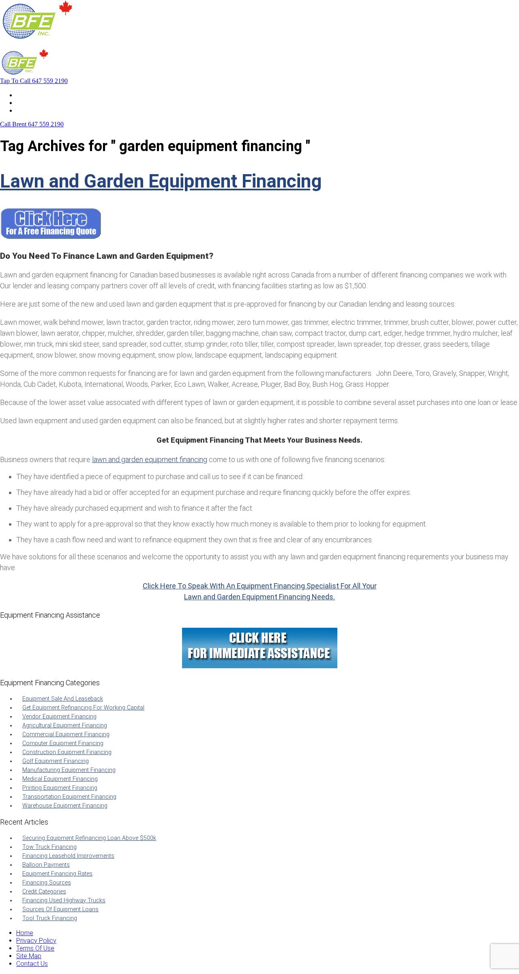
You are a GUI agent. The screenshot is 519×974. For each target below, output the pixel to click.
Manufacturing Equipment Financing (69, 770)
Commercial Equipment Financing (65, 734)
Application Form (40, 103)
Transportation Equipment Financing (69, 796)
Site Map (28, 956)
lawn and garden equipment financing (149, 459)
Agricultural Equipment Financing (64, 725)
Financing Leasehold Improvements (68, 856)
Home (24, 95)
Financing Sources (46, 882)
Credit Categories (44, 891)
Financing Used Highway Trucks (63, 900)
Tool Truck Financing (49, 918)
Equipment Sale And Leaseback (62, 698)
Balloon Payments (46, 864)
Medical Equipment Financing (60, 779)
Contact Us (32, 110)
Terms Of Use (35, 948)
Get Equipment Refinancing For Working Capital (83, 707)
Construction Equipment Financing (67, 752)
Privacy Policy (36, 940)
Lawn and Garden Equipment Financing (161, 181)
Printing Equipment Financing (59, 787)
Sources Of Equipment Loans (60, 909)
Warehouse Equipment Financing (64, 805)
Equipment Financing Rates (57, 873)
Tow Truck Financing (49, 847)
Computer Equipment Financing (62, 743)
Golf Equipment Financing (55, 761)
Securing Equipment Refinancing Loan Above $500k (89, 838)
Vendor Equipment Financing (59, 716)
